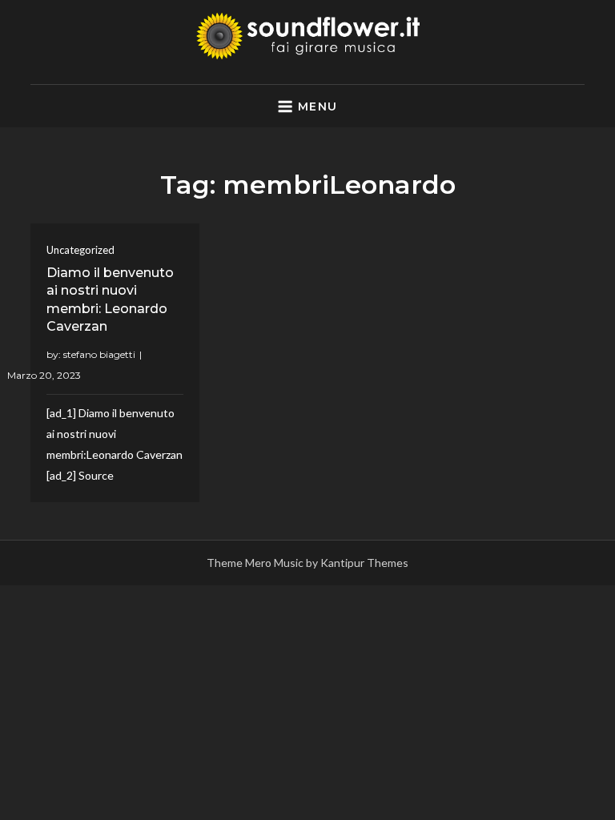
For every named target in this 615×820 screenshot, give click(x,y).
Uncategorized (80, 249)
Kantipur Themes (364, 562)
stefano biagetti (99, 354)
